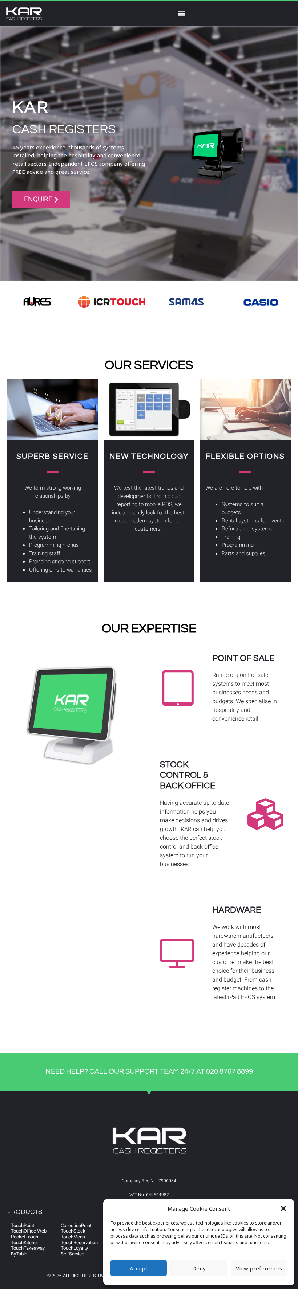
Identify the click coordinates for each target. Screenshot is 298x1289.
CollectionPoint (76, 1225)
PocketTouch (24, 1236)
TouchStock (73, 1230)
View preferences (259, 1268)
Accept (139, 1268)
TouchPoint (22, 1225)
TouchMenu (73, 1236)
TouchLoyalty (74, 1248)
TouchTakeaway (28, 1248)
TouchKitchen (25, 1242)
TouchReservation (79, 1242)
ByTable (19, 1253)
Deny (199, 1268)
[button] (283, 1208)
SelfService (72, 1253)
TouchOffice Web (29, 1230)
